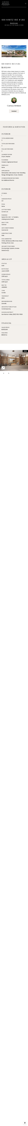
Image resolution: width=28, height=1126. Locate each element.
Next (8, 373)
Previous (4, 373)
